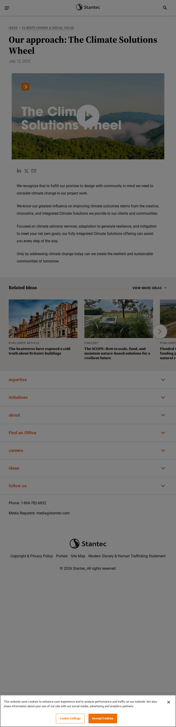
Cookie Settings (70, 718)
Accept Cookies (102, 718)
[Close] (169, 702)
